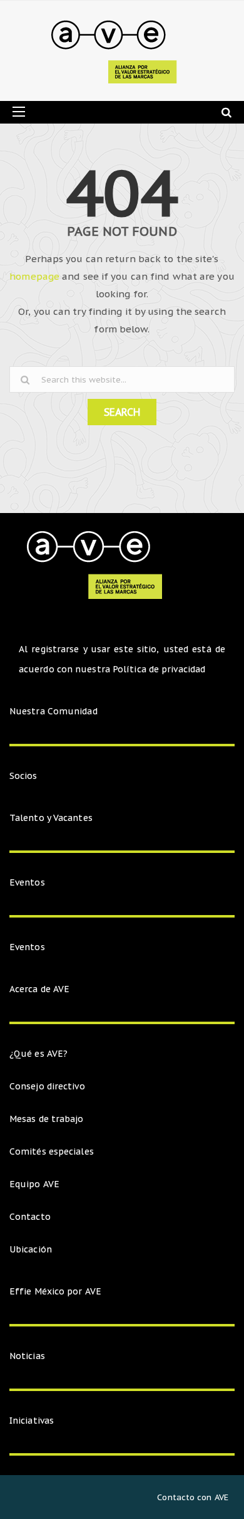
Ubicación (30, 1249)
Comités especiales (51, 1151)
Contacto (30, 1216)
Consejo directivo (47, 1086)
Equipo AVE (34, 1184)
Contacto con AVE (192, 1497)
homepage (34, 276)
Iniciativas (32, 1420)
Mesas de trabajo (46, 1119)
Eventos (27, 882)
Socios (23, 775)
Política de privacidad (159, 669)
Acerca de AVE (39, 989)
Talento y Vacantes (51, 817)
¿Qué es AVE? (38, 1053)
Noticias (27, 1356)
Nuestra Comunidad (53, 711)
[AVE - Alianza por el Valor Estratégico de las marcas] (117, 51)
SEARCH (122, 412)
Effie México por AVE (55, 1291)
